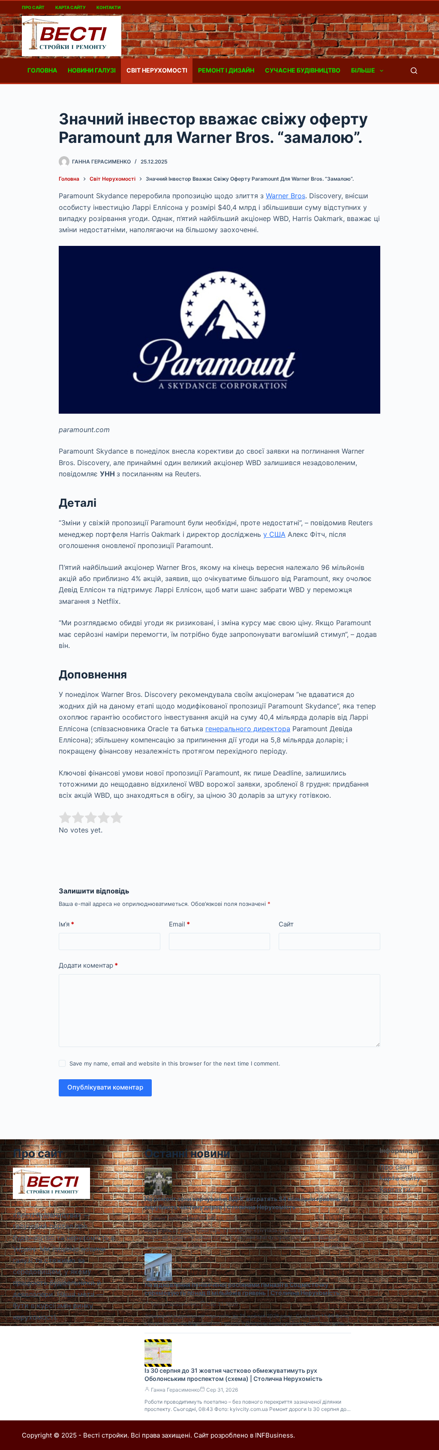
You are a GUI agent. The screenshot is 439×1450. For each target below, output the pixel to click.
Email (179, 924)
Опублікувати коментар (105, 1087)
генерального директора (247, 728)
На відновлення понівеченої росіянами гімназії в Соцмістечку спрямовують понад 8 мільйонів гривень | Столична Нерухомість (242, 1288)
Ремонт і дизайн (226, 70)
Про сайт (33, 7)
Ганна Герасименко (175, 1218)
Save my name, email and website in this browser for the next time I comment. (174, 1063)
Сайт (286, 924)
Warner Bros (285, 195)
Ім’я (66, 924)
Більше (363, 70)
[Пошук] (414, 70)
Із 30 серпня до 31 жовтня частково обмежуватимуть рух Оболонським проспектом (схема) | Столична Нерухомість (233, 1374)
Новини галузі (92, 70)
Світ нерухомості (156, 70)
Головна (42, 70)
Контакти (108, 7)
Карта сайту (70, 7)
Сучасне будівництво (302, 70)
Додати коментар (88, 965)
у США (274, 534)
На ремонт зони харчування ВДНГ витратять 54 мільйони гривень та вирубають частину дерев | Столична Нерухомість (246, 1203)
